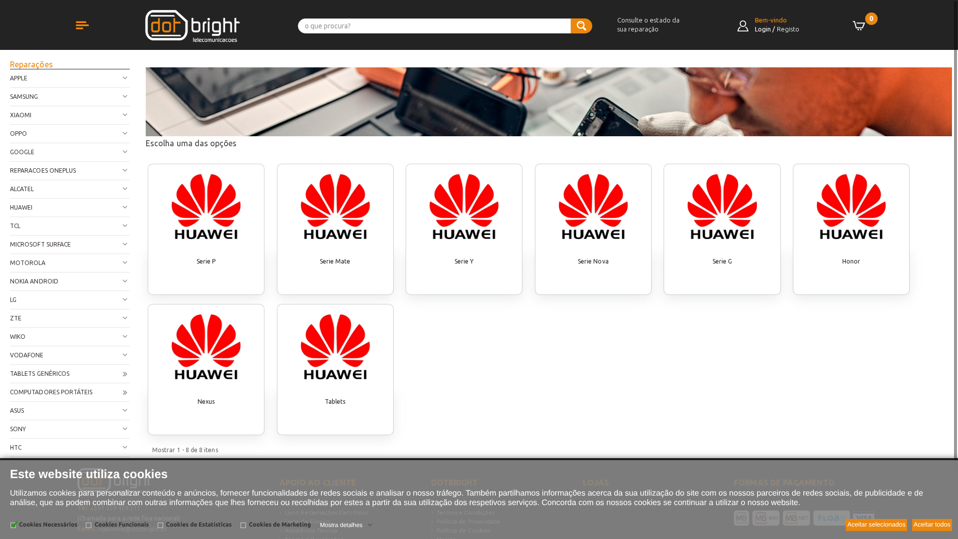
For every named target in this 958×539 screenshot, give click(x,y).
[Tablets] (335, 346)
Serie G (722, 261)
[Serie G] (722, 206)
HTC (15, 447)
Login (763, 28)
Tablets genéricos (39, 373)
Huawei (21, 207)
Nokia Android (34, 281)
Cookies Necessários (48, 525)
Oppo (18, 133)
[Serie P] (206, 206)
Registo (788, 28)
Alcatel (22, 189)
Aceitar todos (932, 524)
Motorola (28, 263)
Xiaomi (20, 115)
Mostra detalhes (341, 525)
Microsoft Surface (40, 244)
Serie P (206, 261)
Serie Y (464, 261)
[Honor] (851, 206)
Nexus (206, 401)
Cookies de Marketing (280, 525)
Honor (851, 261)
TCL (15, 226)
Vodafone (27, 355)
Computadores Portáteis (51, 392)
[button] (92, 36)
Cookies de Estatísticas (199, 525)
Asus (17, 410)
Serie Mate (335, 261)
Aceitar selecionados (876, 524)
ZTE (15, 318)
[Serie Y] (464, 206)
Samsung (24, 96)
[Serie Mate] (335, 206)
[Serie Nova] (593, 206)
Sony (18, 429)
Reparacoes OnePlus (43, 170)
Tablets (335, 401)
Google (22, 152)
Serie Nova (593, 261)
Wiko (17, 336)
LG (13, 299)
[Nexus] (206, 346)
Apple (18, 78)
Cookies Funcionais (121, 525)
